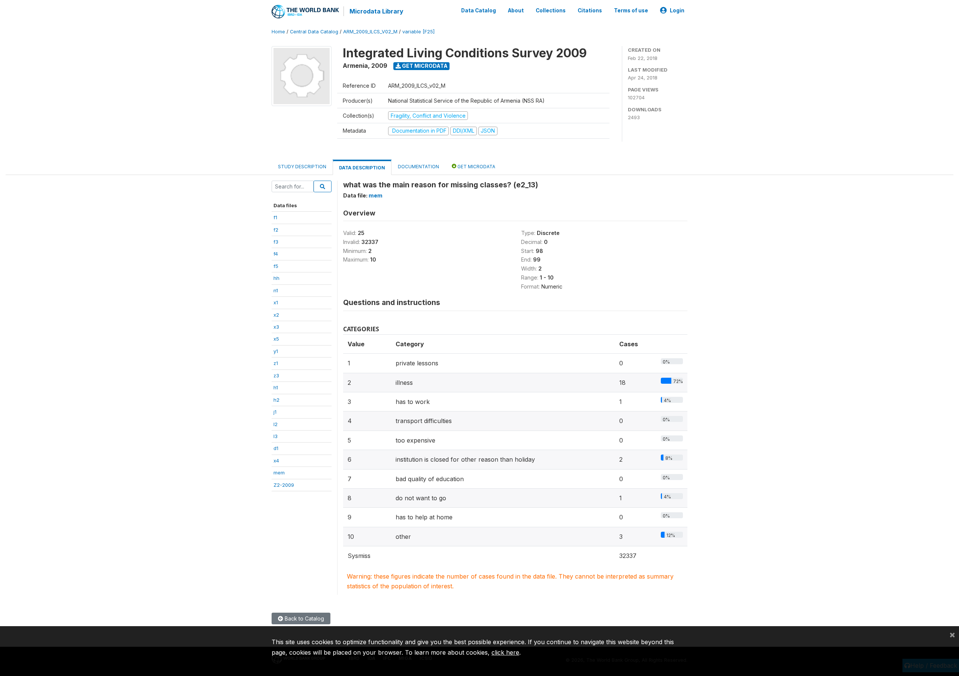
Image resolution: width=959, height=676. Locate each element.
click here (505, 652)
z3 (276, 375)
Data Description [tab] (362, 167)
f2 (275, 230)
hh (276, 278)
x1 (275, 302)
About (516, 10)
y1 (275, 351)
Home (278, 31)
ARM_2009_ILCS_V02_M (370, 31)
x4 (276, 461)
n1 (275, 290)
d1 (275, 448)
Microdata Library (376, 11)
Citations (590, 10)
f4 (275, 254)
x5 (276, 339)
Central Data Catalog (314, 31)
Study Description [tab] (302, 166)
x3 (276, 327)
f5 (275, 266)
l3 (275, 436)
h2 (276, 400)
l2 (275, 424)
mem (279, 473)
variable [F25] (418, 31)
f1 (275, 217)
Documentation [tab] (418, 166)
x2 (276, 315)
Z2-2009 (283, 485)
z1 (275, 363)
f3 (275, 242)
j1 (274, 412)
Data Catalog (478, 10)
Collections (551, 10)
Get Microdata (424, 66)
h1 (275, 387)
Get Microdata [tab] (475, 166)
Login (677, 10)
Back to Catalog (303, 618)
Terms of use (631, 10)
